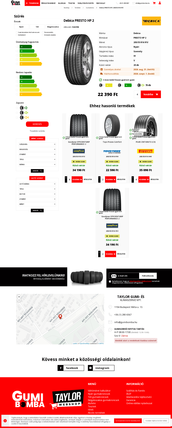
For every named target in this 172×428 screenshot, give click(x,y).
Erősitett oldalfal (50, 35)
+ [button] (19, 296)
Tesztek (92, 406)
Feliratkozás (148, 275)
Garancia (130, 400)
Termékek (77, 8)
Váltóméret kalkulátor (99, 390)
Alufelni (92, 403)
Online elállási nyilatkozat (139, 403)
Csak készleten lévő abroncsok (28, 32)
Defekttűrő (22, 35)
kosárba (148, 94)
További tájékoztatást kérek (156, 421)
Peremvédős (48, 32)
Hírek (90, 409)
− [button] (19, 300)
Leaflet (75, 343)
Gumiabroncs (90, 8)
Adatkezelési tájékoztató (140, 281)
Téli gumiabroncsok (98, 396)
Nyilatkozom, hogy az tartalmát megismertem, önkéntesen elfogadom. (136, 282)
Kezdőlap (66, 8)
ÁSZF (128, 393)
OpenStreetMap (84, 343)
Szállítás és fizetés (135, 390)
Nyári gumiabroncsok (99, 393)
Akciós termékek (96, 412)
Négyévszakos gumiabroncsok (103, 400)
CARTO (101, 343)
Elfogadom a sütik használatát (128, 421)
